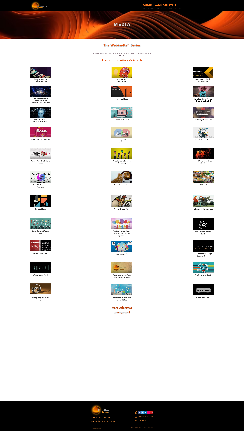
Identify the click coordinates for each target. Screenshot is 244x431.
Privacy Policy (150, 427)
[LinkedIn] (145, 412)
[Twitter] (142, 412)
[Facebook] (139, 412)
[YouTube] (151, 412)
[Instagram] (148, 412)
